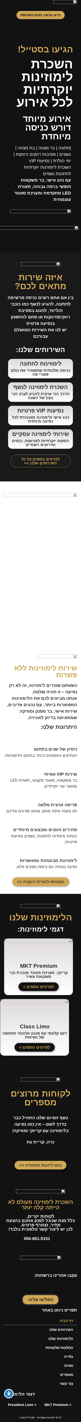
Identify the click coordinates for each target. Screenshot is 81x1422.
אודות (68, 1366)
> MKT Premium (57, 1405)
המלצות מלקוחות (59, 1348)
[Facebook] (51, 1286)
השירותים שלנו (61, 1330)
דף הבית (66, 1321)
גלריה (68, 1357)
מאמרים (66, 1375)
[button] (47, 4)
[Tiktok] (30, 1286)
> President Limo (22, 1405)
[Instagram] (40, 1286)
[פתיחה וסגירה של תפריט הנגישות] (9, 1393)
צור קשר (66, 1384)
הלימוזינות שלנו (60, 1339)
